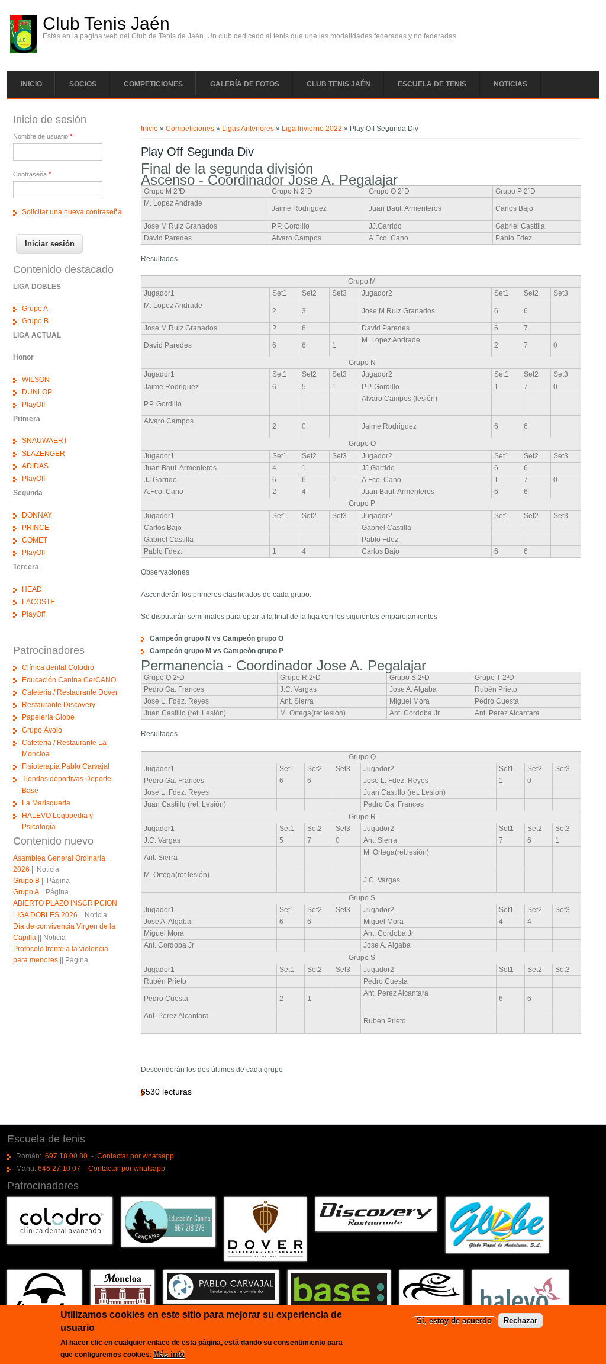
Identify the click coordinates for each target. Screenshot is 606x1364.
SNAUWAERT (44, 441)
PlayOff (33, 404)
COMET (34, 540)
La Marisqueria (46, 803)
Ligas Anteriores (248, 128)
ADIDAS (35, 466)
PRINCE (35, 528)
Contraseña (32, 174)
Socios (82, 84)
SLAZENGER (43, 454)
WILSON (36, 379)
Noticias (510, 84)
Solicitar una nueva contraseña (72, 212)
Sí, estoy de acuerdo (454, 1320)
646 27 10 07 (59, 1168)
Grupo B (35, 321)
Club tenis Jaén (338, 84)
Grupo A (35, 308)
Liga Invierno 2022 (312, 128)
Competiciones (153, 84)
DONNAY (37, 515)
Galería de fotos (244, 84)
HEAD (32, 589)
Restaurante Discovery (58, 705)
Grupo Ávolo (42, 730)
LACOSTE (38, 602)
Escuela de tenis (432, 84)
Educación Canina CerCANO (69, 680)
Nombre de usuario (42, 136)
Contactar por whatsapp (135, 1156)
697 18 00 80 (66, 1156)
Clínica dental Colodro (58, 667)
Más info (169, 1354)
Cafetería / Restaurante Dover (70, 692)
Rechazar (520, 1320)
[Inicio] (23, 50)
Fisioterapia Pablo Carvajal (65, 766)
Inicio (31, 84)
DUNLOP (37, 392)
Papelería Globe (48, 717)
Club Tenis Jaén (106, 24)
